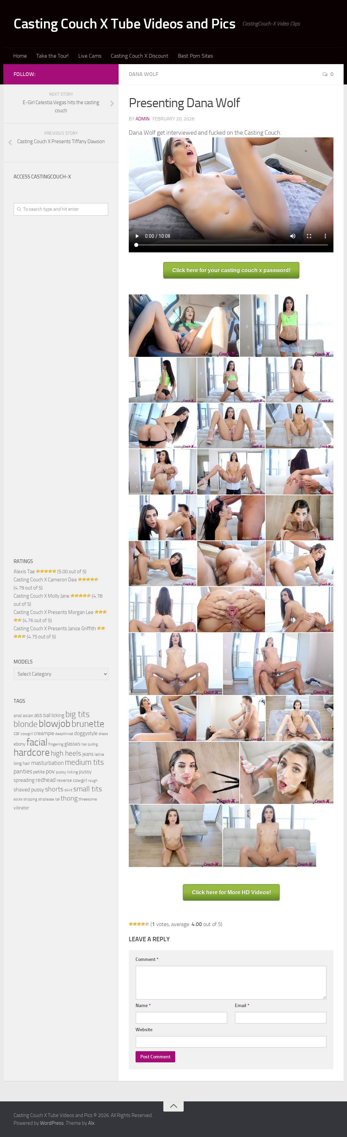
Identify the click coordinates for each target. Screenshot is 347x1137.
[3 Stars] (139, 924)
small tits (87, 789)
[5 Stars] (147, 924)
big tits (77, 714)
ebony (19, 744)
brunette (88, 723)
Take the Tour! (52, 56)
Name (143, 1005)
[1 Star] (131, 924)
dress (103, 733)
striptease (46, 799)
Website (144, 1030)
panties (23, 771)
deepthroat (64, 734)
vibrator (21, 807)
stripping (30, 799)
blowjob (54, 723)
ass (38, 715)
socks (18, 799)
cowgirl (27, 733)
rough (93, 780)
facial (36, 742)
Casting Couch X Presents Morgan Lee (54, 612)
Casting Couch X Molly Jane (41, 596)
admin (142, 119)
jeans (88, 754)
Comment (147, 959)
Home (20, 56)
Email (242, 1005)
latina (99, 754)
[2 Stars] (135, 924)
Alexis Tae (24, 571)
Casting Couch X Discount (139, 56)
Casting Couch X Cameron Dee (45, 580)
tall (57, 799)
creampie (44, 733)
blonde (26, 724)
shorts (54, 789)
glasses (72, 744)
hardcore (32, 752)
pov (50, 771)
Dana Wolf (143, 74)
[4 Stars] (143, 924)
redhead (46, 780)
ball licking (53, 715)
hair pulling (89, 744)
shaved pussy (29, 789)
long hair (22, 763)
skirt (68, 789)
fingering (55, 744)
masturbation (47, 763)
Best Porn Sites (195, 56)
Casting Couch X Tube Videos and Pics (125, 23)
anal (18, 715)
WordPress (52, 1123)
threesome (88, 799)
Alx (91, 1123)
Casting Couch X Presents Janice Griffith (55, 628)
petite (39, 771)
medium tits (84, 762)
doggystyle (86, 733)
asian (28, 715)
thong (69, 798)
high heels (66, 753)
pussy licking (67, 771)
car (17, 733)
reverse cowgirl (72, 780)
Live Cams (89, 56)
